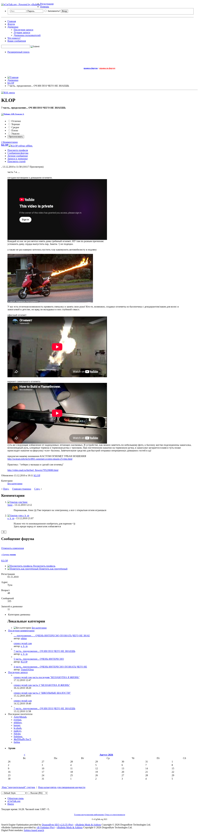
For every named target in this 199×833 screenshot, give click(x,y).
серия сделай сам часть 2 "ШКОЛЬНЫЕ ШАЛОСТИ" (42, 693)
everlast (17, 719)
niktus (24, 638)
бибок (17, 742)
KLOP (37, 475)
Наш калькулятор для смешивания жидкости (61, 787)
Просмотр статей (16, 161)
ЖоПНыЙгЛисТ (22, 739)
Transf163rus (27, 669)
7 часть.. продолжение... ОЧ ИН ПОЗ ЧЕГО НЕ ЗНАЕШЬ (44, 651)
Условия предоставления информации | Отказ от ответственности (99, 815)
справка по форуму (107, 68)
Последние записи (23, 29)
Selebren (18, 736)
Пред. (6, 489)
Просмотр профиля (17, 150)
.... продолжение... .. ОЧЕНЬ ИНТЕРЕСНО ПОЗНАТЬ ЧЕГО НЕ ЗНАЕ (52, 635)
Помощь (44, 6)
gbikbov (18, 722)
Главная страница (21, 489)
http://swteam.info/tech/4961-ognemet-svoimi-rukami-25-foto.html (39, 459)
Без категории (14, 483)
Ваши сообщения (16, 41)
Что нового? (14, 38)
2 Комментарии (9, 142)
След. (37, 489)
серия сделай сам (23, 643)
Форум (11, 24)
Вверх (10, 804)
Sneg (9, 505)
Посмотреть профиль (43, 566)
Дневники (12, 27)
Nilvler (17, 733)
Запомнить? (53, 11)
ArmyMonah (20, 717)
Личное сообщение (17, 156)
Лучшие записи (22, 32)
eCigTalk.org (13, 801)
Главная (11, 21)
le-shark (17, 728)
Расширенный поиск (18, 52)
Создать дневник (8, 554)
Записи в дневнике (17, 158)
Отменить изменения (12, 548)
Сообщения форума (17, 153)
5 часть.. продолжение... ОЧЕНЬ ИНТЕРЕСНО (39, 659)
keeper (17, 725)
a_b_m (10, 518)
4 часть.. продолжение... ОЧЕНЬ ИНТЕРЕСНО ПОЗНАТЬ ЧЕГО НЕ (50, 666)
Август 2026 (106, 754)
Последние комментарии (21, 630)
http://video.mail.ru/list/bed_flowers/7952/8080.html (32, 470)
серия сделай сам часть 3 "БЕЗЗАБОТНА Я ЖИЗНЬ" (42, 685)
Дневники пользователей (27, 35)
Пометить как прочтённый (52, 568)
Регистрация (46, 3)
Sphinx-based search (34, 830)
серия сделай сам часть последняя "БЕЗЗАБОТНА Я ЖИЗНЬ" (47, 677)
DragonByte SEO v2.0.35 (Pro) (57, 824)
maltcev (17, 731)
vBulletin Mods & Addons (88, 824)
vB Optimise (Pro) (46, 827)
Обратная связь (15, 798)
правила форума (91, 68)
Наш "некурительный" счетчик (18, 787)
